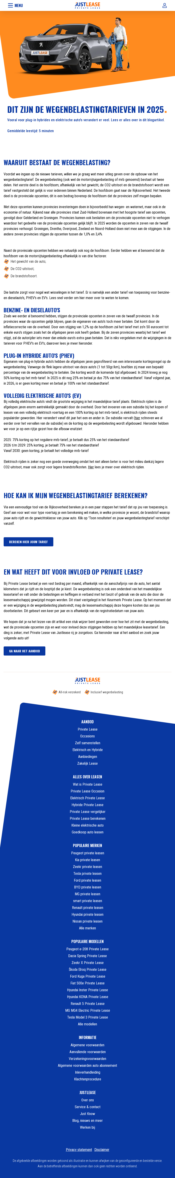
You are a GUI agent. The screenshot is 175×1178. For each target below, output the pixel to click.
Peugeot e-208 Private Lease (87, 949)
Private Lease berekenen (88, 818)
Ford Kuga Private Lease (87, 976)
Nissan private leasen (87, 921)
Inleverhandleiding (87, 1072)
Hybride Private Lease (87, 805)
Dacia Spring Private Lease (87, 956)
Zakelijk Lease (87, 763)
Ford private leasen (87, 880)
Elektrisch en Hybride (87, 750)
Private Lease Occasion (87, 791)
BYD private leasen (87, 887)
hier (137, 418)
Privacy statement (79, 1150)
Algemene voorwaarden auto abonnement (87, 1065)
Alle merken (87, 928)
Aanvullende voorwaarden (87, 1052)
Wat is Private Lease (87, 784)
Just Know (87, 1114)
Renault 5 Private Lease (88, 1003)
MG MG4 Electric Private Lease (87, 1010)
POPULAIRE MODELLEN (87, 941)
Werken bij (87, 1127)
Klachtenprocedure (87, 1079)
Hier (91, 467)
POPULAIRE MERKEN (87, 845)
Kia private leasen (87, 860)
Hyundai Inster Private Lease (87, 990)
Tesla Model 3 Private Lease (87, 1017)
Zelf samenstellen (87, 743)
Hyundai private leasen (87, 914)
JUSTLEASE (88, 1092)
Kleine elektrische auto (87, 825)
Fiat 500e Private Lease (87, 983)
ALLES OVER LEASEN (87, 776)
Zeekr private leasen (87, 867)
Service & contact (87, 1107)
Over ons (87, 1100)
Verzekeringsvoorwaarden (87, 1059)
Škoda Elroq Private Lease (87, 969)
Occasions (87, 736)
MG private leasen (87, 894)
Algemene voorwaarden (87, 1045)
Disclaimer (101, 1150)
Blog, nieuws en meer (87, 1120)
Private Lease (88, 729)
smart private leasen (87, 901)
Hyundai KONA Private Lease (87, 997)
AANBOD (87, 721)
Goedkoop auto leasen (87, 832)
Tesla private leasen (87, 873)
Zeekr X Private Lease (88, 963)
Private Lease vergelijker (88, 812)
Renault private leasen (87, 908)
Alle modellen (87, 1024)
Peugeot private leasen (87, 853)
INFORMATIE (87, 1037)
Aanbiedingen (87, 756)
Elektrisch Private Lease (87, 798)
